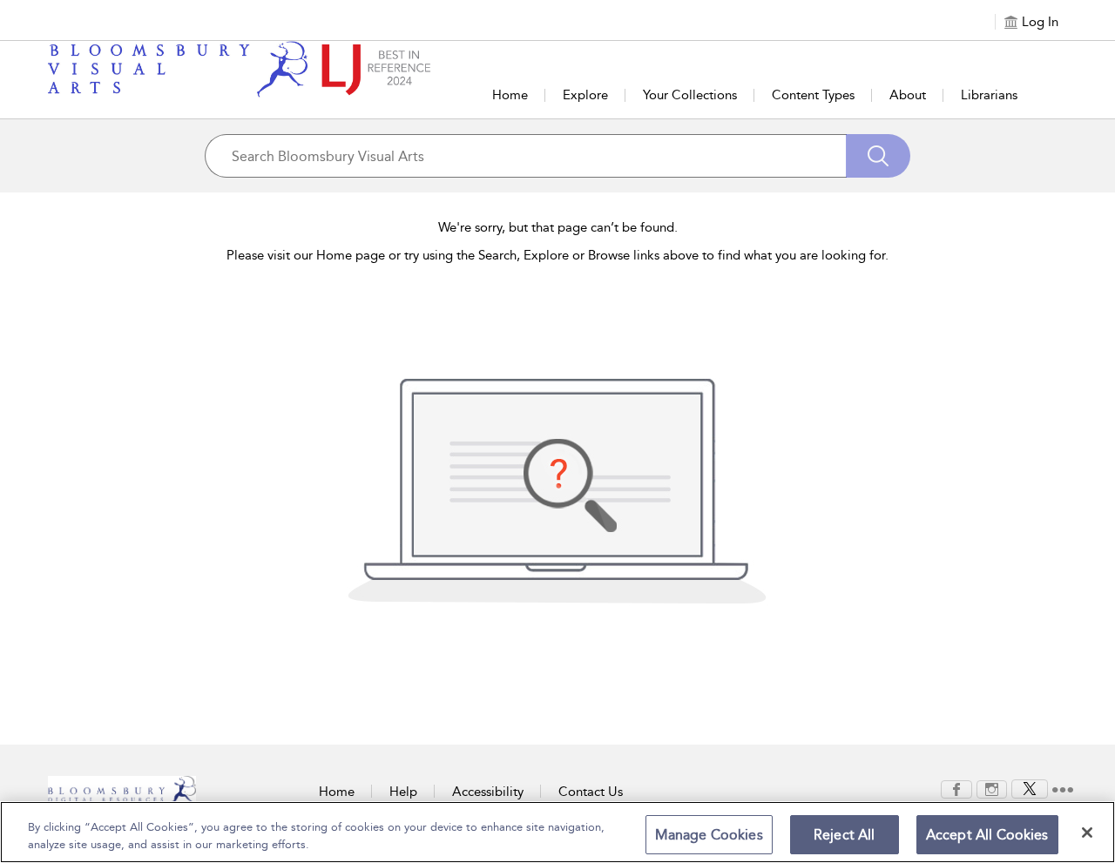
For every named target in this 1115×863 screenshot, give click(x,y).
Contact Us (590, 791)
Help (403, 791)
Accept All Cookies (987, 834)
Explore (585, 95)
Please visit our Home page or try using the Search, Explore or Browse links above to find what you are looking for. (557, 255)
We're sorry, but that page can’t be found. (558, 227)
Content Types (813, 95)
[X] (1029, 788)
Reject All (844, 834)
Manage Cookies (709, 834)
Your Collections (690, 95)
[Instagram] (991, 788)
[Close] (1087, 832)
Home (510, 95)
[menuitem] (956, 789)
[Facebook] (956, 788)
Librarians (989, 95)
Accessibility (488, 791)
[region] (557, 832)
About (907, 95)
